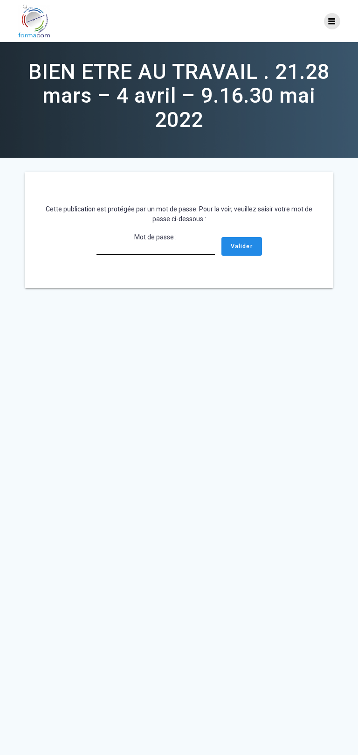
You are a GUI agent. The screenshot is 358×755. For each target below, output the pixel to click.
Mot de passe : (155, 237)
